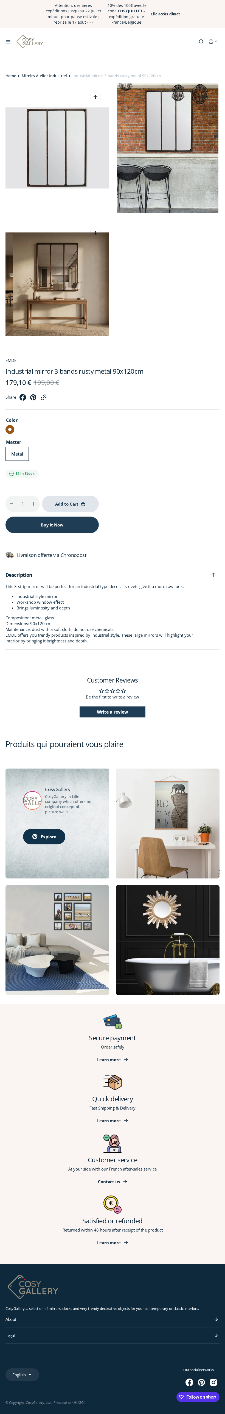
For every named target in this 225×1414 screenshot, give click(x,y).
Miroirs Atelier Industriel (44, 75)
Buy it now (52, 525)
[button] (8, 41)
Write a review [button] (112, 712)
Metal (20, 456)
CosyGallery (35, 1402)
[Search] (201, 41)
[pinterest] (33, 399)
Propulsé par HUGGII (69, 1402)
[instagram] (213, 1382)
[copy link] (43, 399)
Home (10, 75)
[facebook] (22, 399)
